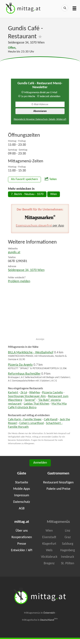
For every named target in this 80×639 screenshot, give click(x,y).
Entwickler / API (21, 550)
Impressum (21, 495)
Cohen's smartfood (31, 423)
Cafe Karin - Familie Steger (25, 419)
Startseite (21, 482)
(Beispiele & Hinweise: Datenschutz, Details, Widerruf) (40, 119)
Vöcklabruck (49, 556)
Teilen (53, 179)
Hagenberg (67, 550)
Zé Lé (23, 392)
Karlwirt (13, 392)
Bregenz (49, 563)
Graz (68, 537)
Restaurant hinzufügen (58, 482)
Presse (21, 543)
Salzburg (67, 543)
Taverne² (30, 400)
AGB (22, 508)
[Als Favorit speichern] (40, 36)
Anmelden (40, 462)
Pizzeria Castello (52, 392)
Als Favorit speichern (24, 179)
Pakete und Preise (58, 489)
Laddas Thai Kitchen (36, 403)
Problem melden (19, 281)
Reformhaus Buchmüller (24, 373)
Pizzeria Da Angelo (20, 364)
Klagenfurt (49, 543)
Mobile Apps (21, 489)
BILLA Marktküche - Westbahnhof (30, 352)
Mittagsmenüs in (39, 613)
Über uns (22, 530)
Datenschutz (21, 502)
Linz (67, 530)
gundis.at (14, 252)
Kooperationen (22, 537)
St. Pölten (67, 563)
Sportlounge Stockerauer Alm (27, 396)
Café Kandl (50, 419)
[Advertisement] (40, 66)
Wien (53, 194)
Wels (49, 550)
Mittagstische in (40, 619)
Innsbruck (67, 556)
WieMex (34, 392)
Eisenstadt (49, 537)
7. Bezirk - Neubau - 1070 (27, 194)
